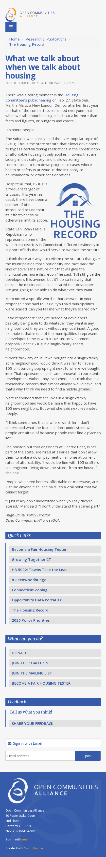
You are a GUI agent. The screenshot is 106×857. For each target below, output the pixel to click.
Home (14, 39)
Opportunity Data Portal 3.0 (37, 599)
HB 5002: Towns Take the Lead (40, 569)
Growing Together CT (31, 559)
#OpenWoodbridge (29, 579)
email (25, 839)
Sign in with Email (27, 743)
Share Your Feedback (32, 723)
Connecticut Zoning (30, 589)
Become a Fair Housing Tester (39, 549)
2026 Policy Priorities (31, 620)
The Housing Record (26, 44)
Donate (19, 652)
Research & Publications (46, 39)
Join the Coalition (30, 662)
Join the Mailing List (32, 673)
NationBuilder (33, 848)
